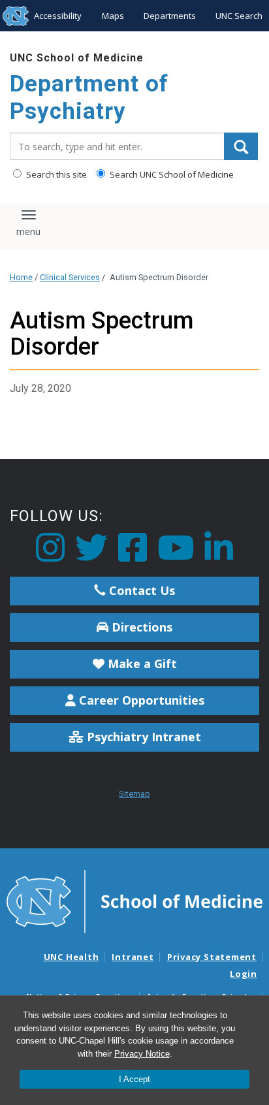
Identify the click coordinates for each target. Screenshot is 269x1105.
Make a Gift (140, 663)
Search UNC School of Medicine (171, 174)
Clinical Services (70, 277)
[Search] (241, 146)
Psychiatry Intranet (142, 737)
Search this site (55, 174)
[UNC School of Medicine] (134, 900)
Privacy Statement (212, 957)
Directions (140, 627)
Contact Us (140, 590)
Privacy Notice (142, 1054)
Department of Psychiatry (89, 98)
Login (243, 974)
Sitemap (134, 794)
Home (21, 277)
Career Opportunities (140, 700)
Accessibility (58, 16)
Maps (113, 16)
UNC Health (71, 957)
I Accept (134, 1079)
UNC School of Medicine (77, 58)
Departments (170, 16)
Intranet (132, 957)
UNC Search (238, 16)
